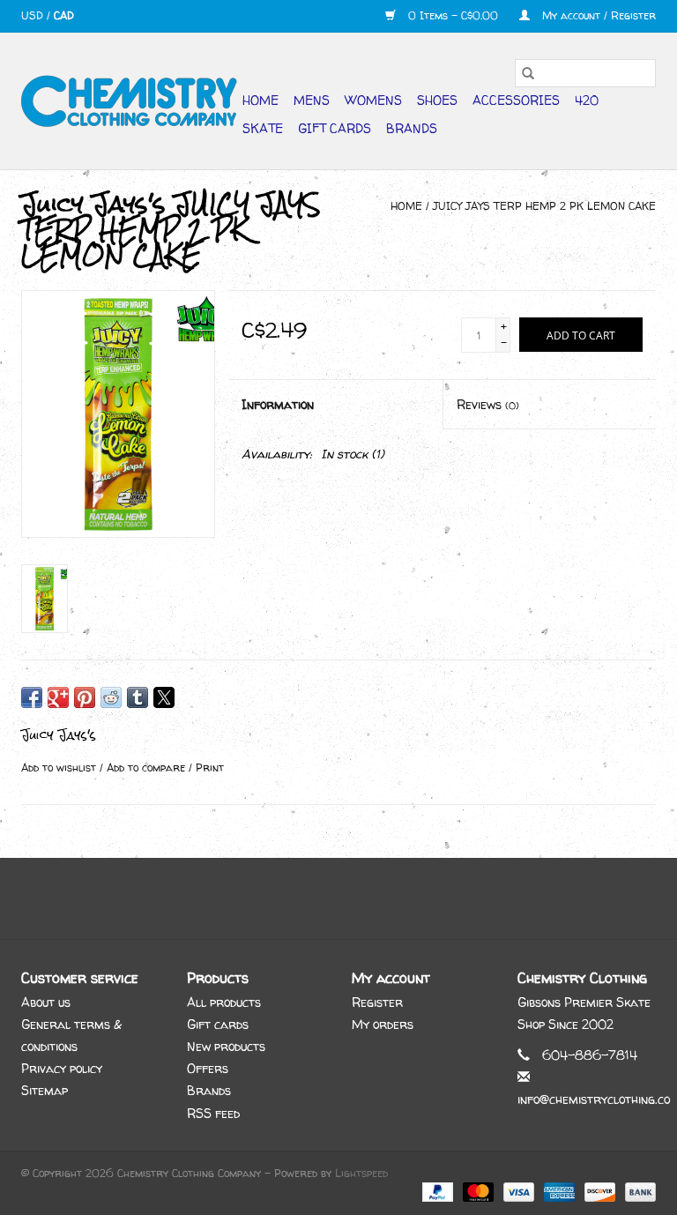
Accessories (516, 100)
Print (210, 767)
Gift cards (334, 128)
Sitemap (44, 1090)
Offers (207, 1068)
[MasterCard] (477, 1191)
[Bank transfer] (637, 1191)
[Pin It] (84, 697)
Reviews (488, 404)
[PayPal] (436, 1191)
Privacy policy (61, 1068)
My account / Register (597, 15)
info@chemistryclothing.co (593, 1099)
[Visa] (517, 1191)
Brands (411, 128)
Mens (312, 100)
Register (377, 1002)
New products (226, 1046)
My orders (382, 1024)
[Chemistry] (129, 101)
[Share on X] (164, 697)
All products (224, 1002)
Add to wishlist (60, 767)
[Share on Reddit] (111, 697)
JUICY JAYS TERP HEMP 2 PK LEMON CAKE (544, 205)
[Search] (528, 73)
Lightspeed (361, 1173)
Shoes (437, 100)
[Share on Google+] (58, 697)
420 (587, 100)
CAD (64, 15)
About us (46, 1002)
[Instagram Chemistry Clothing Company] (354, 898)
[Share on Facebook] (31, 697)
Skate (262, 128)
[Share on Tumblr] (137, 697)
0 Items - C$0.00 (453, 15)
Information (278, 404)
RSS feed (213, 1113)
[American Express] (558, 1191)
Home (260, 100)
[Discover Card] (598, 1191)
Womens (373, 100)
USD (34, 15)
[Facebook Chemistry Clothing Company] (323, 898)
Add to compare (148, 767)
